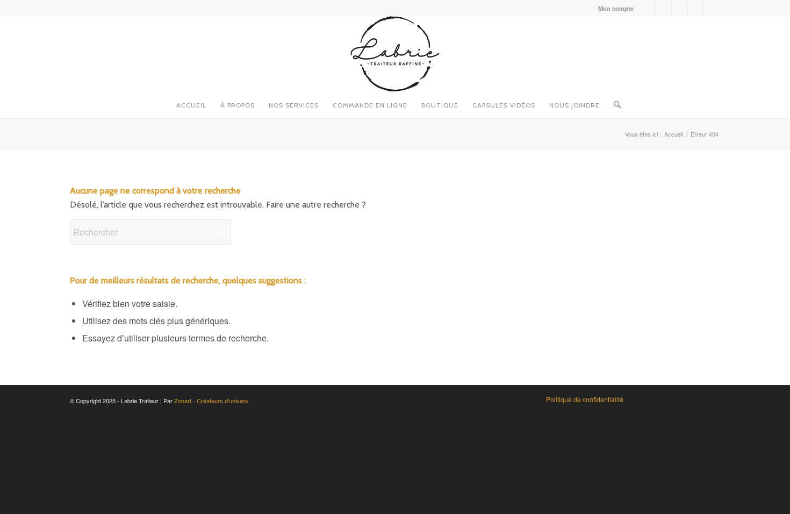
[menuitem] (613, 8)
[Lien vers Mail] (712, 8)
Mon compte (616, 8)
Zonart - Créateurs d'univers (211, 400)
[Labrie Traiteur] (394, 53)
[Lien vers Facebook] (647, 8)
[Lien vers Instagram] (663, 8)
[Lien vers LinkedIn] (695, 8)
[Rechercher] (614, 102)
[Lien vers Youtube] (679, 8)
